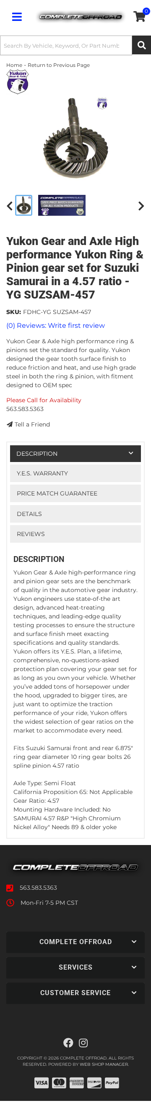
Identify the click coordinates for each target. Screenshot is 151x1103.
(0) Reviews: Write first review (55, 325)
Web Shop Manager (104, 1064)
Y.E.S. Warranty (42, 473)
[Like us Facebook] (68, 1043)
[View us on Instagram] (83, 1043)
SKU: (13, 312)
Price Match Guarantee (57, 493)
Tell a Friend (32, 424)
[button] (75, 45)
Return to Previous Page (59, 65)
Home (14, 65)
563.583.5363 (38, 887)
